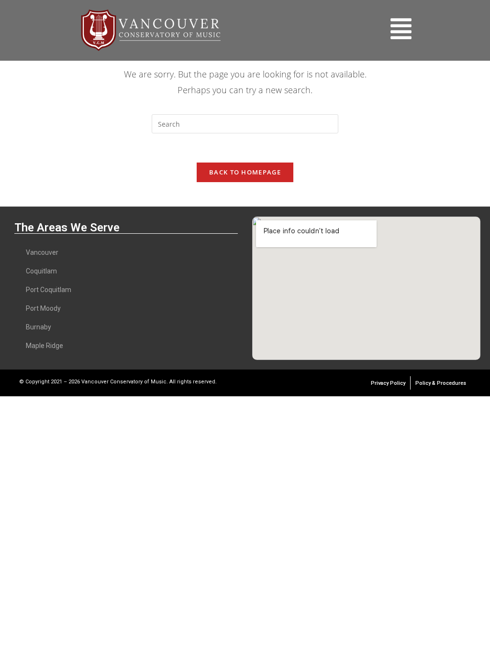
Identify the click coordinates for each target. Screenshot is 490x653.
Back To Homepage (245, 172)
